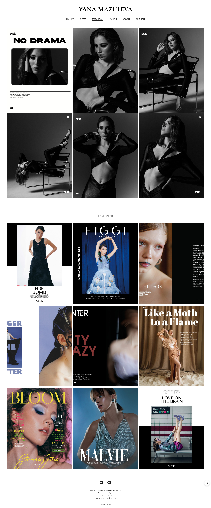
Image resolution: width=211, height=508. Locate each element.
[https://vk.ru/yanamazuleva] (101, 482)
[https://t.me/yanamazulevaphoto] (109, 482)
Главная (70, 19)
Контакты (140, 19)
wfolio (109, 504)
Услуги (113, 19)
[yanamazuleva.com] (105, 9)
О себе (83, 19)
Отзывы (126, 19)
